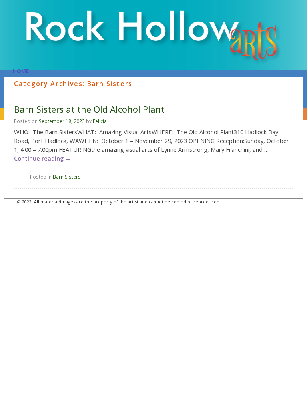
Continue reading (42, 158)
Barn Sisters (67, 176)
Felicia (100, 121)
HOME (21, 70)
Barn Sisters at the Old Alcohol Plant (89, 109)
